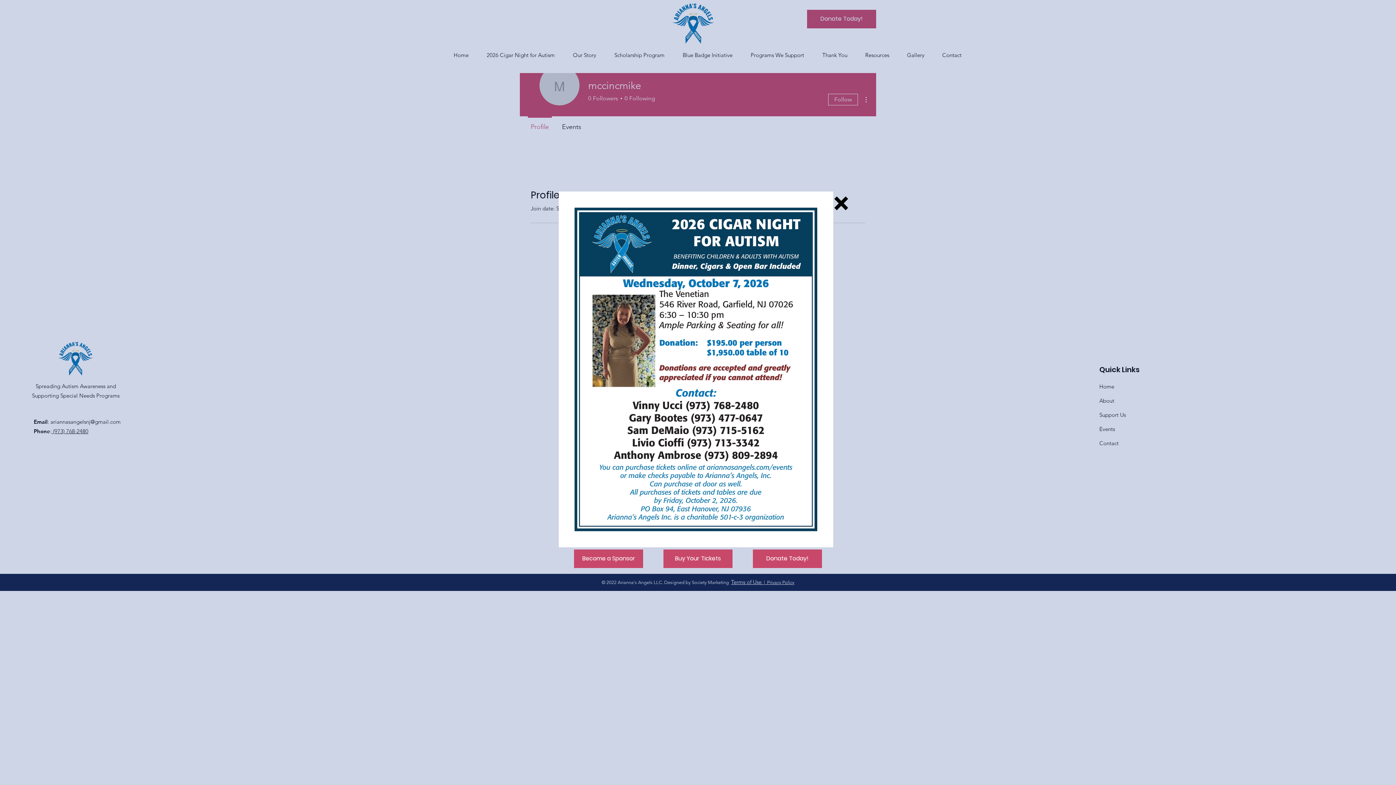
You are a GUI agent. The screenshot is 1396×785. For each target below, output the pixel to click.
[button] (841, 203)
